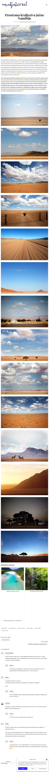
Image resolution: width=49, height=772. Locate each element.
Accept (22, 768)
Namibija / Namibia (23, 21)
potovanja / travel (31, 21)
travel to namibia (38, 628)
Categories (8, 761)
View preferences (42, 768)
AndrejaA (7, 703)
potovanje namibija (12, 628)
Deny (33, 768)
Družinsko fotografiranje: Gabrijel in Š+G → (38, 644)
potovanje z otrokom (21, 628)
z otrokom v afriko (5, 630)
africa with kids (4, 628)
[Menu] (46, 4)
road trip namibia (30, 628)
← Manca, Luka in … (5, 639)
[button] (46, 759)
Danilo (7, 724)
